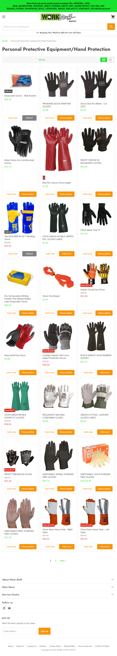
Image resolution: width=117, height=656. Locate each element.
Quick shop (12, 118)
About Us (20, 646)
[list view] (110, 59)
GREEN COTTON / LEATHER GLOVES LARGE (94, 416)
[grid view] (103, 59)
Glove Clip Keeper (51, 296)
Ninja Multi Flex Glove (15, 355)
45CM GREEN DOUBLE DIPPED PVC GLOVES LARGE (58, 237)
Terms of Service (85, 646)
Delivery (43, 646)
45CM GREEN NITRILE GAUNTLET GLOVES (15, 416)
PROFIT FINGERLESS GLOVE (18, 474)
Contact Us (31, 646)
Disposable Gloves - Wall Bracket (20, 95)
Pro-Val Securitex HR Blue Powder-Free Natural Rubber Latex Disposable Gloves (17, 299)
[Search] (111, 26)
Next (62, 560)
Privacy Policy (55, 646)
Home (5, 41)
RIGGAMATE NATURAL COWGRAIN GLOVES (54, 416)
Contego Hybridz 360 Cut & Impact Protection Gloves (56, 356)
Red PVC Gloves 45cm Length (57, 182)
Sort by (42, 60)
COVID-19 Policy (102, 646)
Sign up (44, 631)
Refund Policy (69, 646)
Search (10, 646)
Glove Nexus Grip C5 (90, 230)
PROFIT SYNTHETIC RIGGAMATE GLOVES (90, 161)
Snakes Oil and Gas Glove (92, 289)
